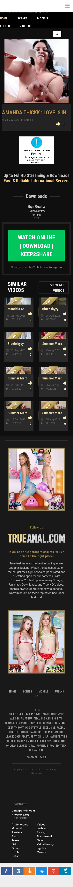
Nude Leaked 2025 (18, 741)
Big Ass (46, 718)
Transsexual (44, 836)
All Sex (14, 718)
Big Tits (57, 718)
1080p (12, 714)
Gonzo (23, 732)
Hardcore (35, 732)
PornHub (42, 745)
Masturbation (31, 736)
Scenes (22, 18)
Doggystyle (33, 727)
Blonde (10, 723)
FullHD (5, 26)
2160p (45, 714)
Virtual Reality (45, 844)
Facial (61, 727)
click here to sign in (49, 267)
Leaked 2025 (13, 736)
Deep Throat (16, 727)
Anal (37, 718)
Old (14, 844)
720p (60, 714)
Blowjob (21, 723)
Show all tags (36, 757)
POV (51, 745)
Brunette (35, 723)
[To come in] (17, 6)
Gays (40, 840)
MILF (45, 736)
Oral (32, 745)
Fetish (15, 855)
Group (15, 848)
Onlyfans (59, 741)
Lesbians (42, 828)
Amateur (26, 718)
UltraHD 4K (36, 750)
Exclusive (49, 727)
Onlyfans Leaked (16, 745)
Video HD (26, 26)
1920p (37, 714)
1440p (29, 714)
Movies (41, 852)
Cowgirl (48, 723)
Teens (15, 840)
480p (53, 714)
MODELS (42, 18)
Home (4, 18)
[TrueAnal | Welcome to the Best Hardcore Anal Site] (6, 6)
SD (57, 745)
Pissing (41, 832)
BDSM (15, 852)
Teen (63, 745)
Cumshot (61, 723)
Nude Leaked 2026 (41, 741)
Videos (41, 824)
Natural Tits (58, 736)
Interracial (56, 732)
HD (45, 732)
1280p (20, 714)
